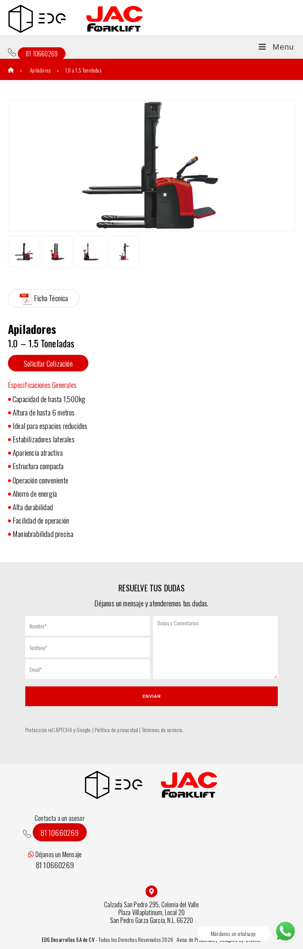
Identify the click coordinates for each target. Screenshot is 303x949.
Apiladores (40, 70)
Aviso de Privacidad (196, 939)
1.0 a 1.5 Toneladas (83, 70)
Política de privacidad (116, 729)
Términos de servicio (162, 729)
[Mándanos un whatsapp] (285, 931)
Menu (283, 47)
